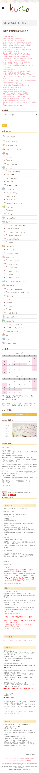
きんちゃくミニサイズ (13, 271)
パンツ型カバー (10, 189)
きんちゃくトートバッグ (14, 260)
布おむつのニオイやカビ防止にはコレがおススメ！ (16, 98)
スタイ (9, 309)
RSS (26, 760)
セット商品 (10, 210)
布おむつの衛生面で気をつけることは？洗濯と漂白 (16, 62)
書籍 (7, 335)
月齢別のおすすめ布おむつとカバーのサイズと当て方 (17, 44)
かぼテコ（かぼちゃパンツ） (15, 328)
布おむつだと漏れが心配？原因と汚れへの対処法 (16, 56)
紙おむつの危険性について (10, 89)
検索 (4, 126)
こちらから (22, 736)
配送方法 (22, 758)
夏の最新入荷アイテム (12, 145)
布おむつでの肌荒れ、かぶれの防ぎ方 (13, 64)
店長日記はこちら (7, 485)
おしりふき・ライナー (13, 253)
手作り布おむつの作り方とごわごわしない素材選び (16, 55)
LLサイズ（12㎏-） (12, 199)
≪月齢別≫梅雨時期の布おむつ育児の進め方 (15, 100)
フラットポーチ (11, 274)
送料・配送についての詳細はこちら (13, 629)
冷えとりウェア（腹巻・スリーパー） (16, 281)
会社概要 (22, 760)
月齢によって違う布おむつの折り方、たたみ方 (15, 53)
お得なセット (9, 207)
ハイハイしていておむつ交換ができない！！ (15, 84)
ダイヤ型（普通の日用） (14, 229)
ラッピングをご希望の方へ (13, 141)
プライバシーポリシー (13, 760)
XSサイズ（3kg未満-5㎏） (14, 171)
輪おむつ (9, 160)
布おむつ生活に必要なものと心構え (12, 38)
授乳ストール (11, 303)
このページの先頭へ (30, 754)
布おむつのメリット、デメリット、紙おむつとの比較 (17, 49)
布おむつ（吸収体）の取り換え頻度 (12, 105)
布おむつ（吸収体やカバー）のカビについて (15, 47)
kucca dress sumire (11, 343)
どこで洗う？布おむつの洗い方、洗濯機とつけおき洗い (18, 45)
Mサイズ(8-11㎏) (11, 178)
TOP (3, 17)
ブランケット (11, 306)
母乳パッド (10, 299)
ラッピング (9, 339)
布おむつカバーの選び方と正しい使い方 (13, 40)
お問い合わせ (8, 758)
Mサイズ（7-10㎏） (12, 193)
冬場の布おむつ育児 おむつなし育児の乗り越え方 (16, 71)
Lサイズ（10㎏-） (12, 196)
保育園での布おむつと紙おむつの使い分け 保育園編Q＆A (18, 75)
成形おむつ (10, 157)
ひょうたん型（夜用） (13, 239)
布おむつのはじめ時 (8, 36)
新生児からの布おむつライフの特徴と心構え (15, 91)
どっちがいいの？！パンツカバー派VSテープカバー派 (17, 58)
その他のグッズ (10, 285)
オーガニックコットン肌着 (14, 289)
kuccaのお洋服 (10, 321)
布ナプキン (9, 222)
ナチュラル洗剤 (10, 317)
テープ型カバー (10, 168)
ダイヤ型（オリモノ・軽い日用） (16, 225)
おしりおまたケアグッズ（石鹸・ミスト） (18, 292)
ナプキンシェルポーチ (13, 277)
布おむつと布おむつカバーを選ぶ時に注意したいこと (17, 42)
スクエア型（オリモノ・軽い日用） (17, 232)
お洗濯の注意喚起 (11, 137)
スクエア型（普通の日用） (14, 235)
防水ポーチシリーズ (11, 257)
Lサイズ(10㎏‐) (11, 181)
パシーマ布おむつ (12, 164)
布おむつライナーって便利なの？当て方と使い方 (16, 60)
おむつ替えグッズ (11, 246)
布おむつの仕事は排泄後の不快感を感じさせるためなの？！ (19, 73)
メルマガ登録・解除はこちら (19, 414)
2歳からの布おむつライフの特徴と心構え (14, 96)
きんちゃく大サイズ (12, 264)
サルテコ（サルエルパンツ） (15, 324)
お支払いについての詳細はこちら (13, 583)
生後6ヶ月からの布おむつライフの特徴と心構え (16, 93)
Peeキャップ (10, 250)
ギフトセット (11, 214)
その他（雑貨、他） (12, 313)
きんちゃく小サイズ (12, 267)
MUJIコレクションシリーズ (13, 150)
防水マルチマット (12, 296)
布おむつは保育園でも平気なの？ (12, 51)
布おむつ (8, 154)
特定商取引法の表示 (29, 758)
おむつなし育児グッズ (12, 218)
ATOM (29, 760)
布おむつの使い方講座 (9, 69)
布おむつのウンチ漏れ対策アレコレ (12, 87)
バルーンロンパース (12, 331)
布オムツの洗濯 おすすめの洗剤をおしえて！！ (16, 85)
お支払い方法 (15, 758)
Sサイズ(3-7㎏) (11, 175)
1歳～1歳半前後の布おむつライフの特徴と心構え (16, 95)
